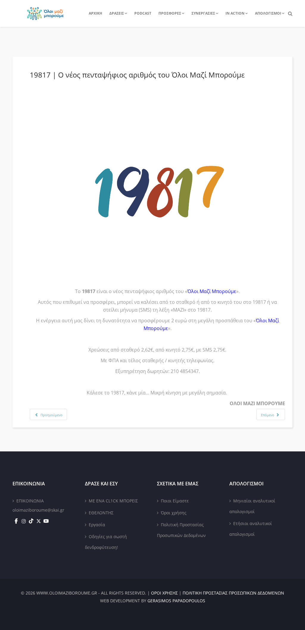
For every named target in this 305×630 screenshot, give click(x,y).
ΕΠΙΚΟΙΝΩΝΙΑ (30, 501)
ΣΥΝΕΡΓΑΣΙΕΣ (203, 13)
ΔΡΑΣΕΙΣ (116, 13)
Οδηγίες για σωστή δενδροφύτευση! (106, 542)
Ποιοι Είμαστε (175, 501)
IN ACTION (235, 13)
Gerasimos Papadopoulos (176, 600)
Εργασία (97, 524)
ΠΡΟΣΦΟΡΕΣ (169, 13)
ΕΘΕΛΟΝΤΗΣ (101, 513)
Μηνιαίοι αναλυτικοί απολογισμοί (252, 506)
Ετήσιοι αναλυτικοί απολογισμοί (250, 529)
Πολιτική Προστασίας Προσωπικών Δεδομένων (181, 530)
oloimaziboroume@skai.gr (38, 510)
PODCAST (142, 13)
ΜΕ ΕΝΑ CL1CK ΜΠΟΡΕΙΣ (113, 501)
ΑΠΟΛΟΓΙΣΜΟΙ (268, 13)
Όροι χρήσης (173, 513)
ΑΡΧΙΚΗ (95, 13)
